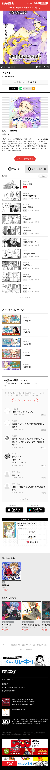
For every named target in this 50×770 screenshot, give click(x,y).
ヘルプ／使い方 (7, 680)
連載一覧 (12, 7)
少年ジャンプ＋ (8, 3)
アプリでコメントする (25, 400)
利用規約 (5, 684)
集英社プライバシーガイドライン (13, 687)
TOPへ (5, 645)
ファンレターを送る (25, 159)
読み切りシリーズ (28, 645)
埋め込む (28, 88)
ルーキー (33, 7)
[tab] (13, 169)
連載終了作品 (42, 645)
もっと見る (24, 297)
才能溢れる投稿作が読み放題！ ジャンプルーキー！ (25, 660)
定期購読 (43, 3)
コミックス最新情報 (25, 649)
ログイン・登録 (33, 3)
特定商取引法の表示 (9, 691)
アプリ (21, 7)
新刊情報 (26, 7)
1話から (44, 176)
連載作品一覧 (15, 645)
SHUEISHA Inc (7, 732)
